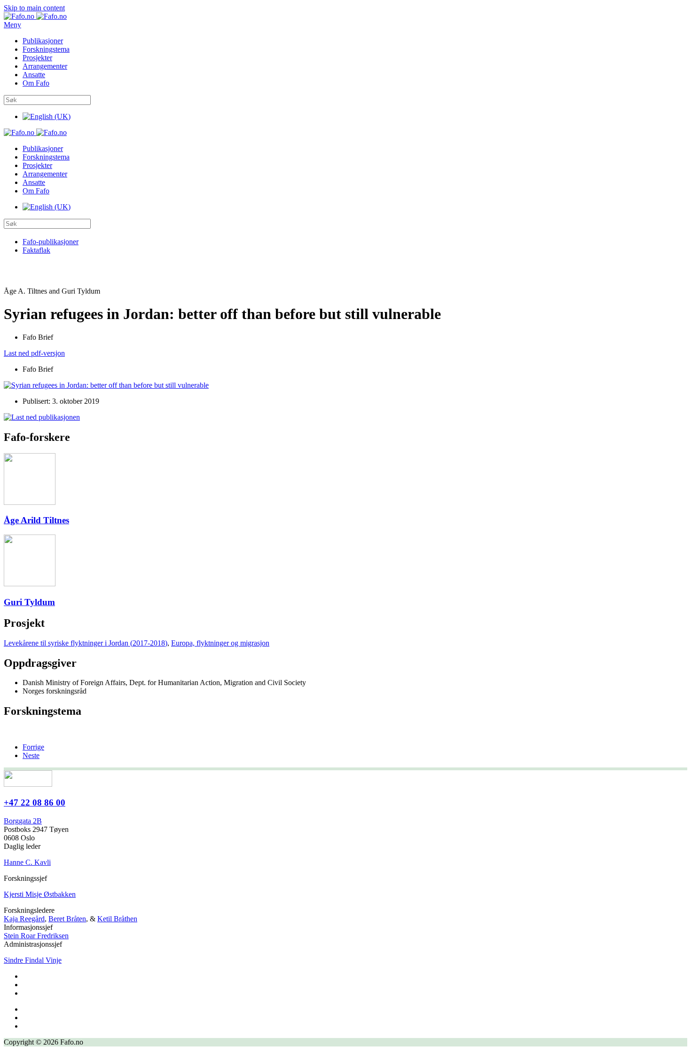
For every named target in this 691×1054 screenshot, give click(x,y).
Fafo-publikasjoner (51, 242)
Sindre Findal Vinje (33, 960)
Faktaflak (36, 250)
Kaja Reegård (24, 919)
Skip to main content (34, 8)
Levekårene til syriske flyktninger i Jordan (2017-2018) (85, 643)
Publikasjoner (43, 41)
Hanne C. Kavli (27, 862)
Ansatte (34, 75)
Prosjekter (37, 58)
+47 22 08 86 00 (34, 802)
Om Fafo (36, 83)
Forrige (33, 747)
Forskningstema (46, 49)
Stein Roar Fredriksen (36, 936)
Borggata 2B (23, 821)
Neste (31, 755)
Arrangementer (45, 66)
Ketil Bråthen (117, 919)
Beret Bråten (67, 919)
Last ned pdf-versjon (34, 353)
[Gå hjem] (35, 16)
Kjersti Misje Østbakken (40, 894)
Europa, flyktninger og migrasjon (220, 643)
